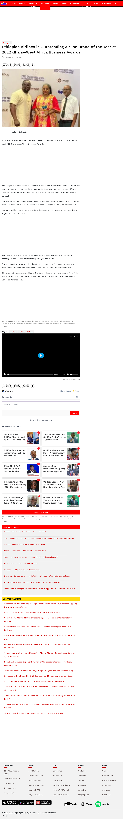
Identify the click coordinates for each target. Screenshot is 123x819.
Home (14, 4)
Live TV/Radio (86, 5)
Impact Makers (109, 780)
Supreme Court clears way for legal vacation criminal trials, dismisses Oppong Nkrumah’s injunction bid (40, 605)
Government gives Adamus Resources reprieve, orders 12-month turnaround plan (39, 637)
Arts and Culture (33, 5)
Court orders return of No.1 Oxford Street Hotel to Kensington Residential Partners (37, 628)
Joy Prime (57, 780)
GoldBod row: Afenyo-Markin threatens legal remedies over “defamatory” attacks (38, 619)
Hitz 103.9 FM (34, 780)
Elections (106, 4)
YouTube (82, 771)
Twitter (81, 780)
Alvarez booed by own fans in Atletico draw (22, 571)
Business (45, 4)
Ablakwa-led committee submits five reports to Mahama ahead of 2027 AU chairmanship (39, 688)
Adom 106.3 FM (35, 775)
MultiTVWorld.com (61, 785)
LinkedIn (82, 790)
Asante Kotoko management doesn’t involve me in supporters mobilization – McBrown (39, 590)
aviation (13, 332)
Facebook (82, 775)
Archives (106, 790)
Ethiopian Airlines (26, 332)
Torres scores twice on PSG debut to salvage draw (25, 552)
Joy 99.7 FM (33, 771)
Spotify (105, 804)
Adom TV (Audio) (61, 790)
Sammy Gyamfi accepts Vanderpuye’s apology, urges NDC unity (33, 713)
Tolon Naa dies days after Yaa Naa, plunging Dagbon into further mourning (38, 671)
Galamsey (106, 785)
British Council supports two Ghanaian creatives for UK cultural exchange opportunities (39, 539)
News (22, 4)
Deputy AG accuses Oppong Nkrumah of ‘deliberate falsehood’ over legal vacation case (37, 663)
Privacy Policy (10, 793)
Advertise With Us (12, 778)
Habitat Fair (107, 775)
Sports (55, 4)
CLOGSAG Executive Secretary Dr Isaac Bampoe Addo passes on (34, 681)
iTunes (88, 804)
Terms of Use (10, 788)
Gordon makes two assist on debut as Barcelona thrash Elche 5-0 (31, 558)
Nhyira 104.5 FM (35, 795)
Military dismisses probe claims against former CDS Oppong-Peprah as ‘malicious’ (37, 646)
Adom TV (57, 775)
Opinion (64, 4)
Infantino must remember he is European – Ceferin (24, 545)
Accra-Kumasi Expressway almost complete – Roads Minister (32, 612)
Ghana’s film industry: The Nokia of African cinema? (25, 533)
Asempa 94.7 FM (36, 785)
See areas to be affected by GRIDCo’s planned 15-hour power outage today (38, 676)
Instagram (82, 785)
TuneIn (73, 804)
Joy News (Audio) (61, 795)
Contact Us (9, 783)
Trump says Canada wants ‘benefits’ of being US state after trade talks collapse (37, 577)
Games (105, 771)
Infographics (83, 795)
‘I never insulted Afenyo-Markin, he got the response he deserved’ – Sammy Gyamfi (39, 706)
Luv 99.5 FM (34, 790)
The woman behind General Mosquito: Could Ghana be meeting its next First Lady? (39, 697)
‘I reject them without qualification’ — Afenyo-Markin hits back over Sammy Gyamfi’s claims (39, 655)
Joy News (57, 771)
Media (97, 4)
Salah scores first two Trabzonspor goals (21, 564)
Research (74, 4)
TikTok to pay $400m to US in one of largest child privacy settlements (32, 583)
